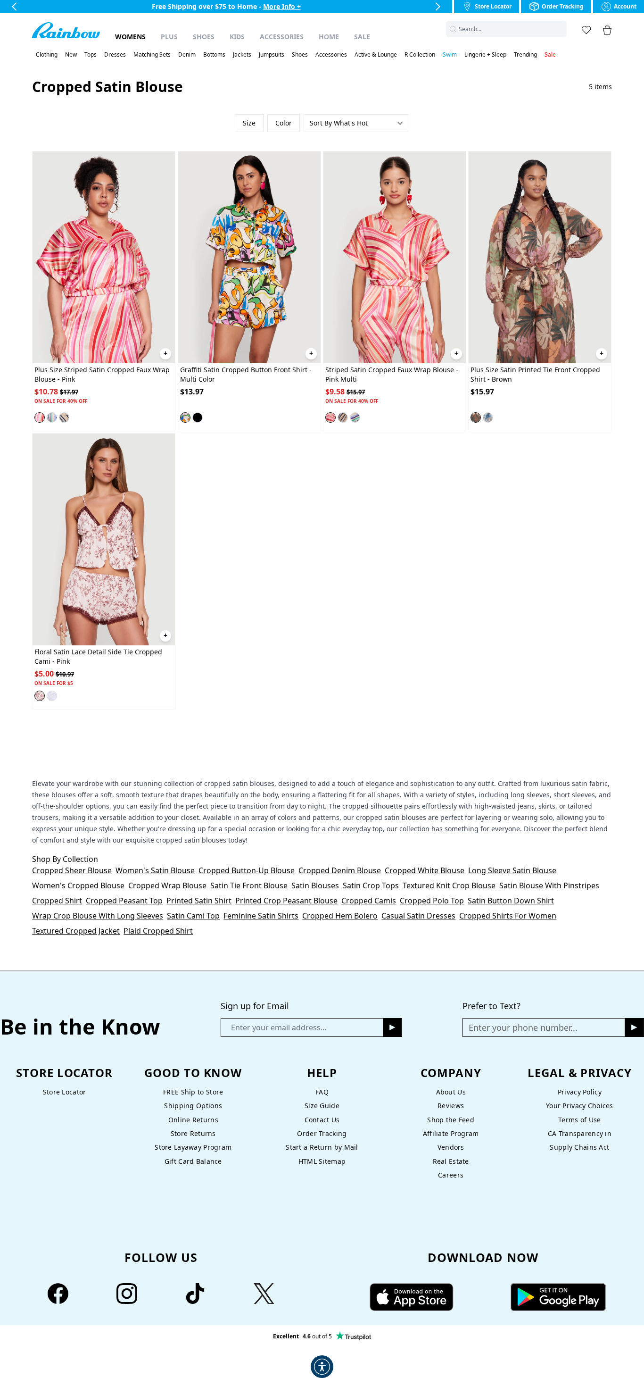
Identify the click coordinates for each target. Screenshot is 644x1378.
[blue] (488, 417)
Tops (90, 54)
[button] (561, 29)
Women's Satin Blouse (155, 870)
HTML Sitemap (322, 1161)
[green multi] (355, 417)
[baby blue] (52, 696)
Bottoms (214, 54)
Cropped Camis (368, 900)
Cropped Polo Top (432, 900)
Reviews (451, 1105)
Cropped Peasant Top (124, 900)
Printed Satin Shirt (198, 900)
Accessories (282, 36)
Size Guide (322, 1105)
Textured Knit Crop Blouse (449, 885)
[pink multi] (330, 417)
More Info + (282, 6)
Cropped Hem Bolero (340, 915)
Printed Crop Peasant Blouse (286, 900)
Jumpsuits (271, 54)
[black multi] (197, 417)
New (71, 54)
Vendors (451, 1147)
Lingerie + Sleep (485, 54)
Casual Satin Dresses (418, 915)
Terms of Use (579, 1119)
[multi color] (64, 417)
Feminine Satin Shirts (260, 915)
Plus (169, 36)
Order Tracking (322, 1133)
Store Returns (193, 1133)
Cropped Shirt (57, 900)
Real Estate (451, 1161)
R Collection (420, 54)
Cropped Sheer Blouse (72, 870)
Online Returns (193, 1119)
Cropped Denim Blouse (339, 870)
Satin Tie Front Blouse (249, 885)
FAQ (322, 1091)
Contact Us (322, 1119)
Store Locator (64, 1091)
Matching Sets (152, 54)
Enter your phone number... (523, 1027)
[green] (52, 417)
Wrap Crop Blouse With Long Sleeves (97, 915)
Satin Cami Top (193, 915)
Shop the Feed (450, 1119)
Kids (237, 36)
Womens (130, 36)
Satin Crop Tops (371, 885)
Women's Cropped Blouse (78, 885)
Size (249, 122)
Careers (450, 1174)
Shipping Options (193, 1105)
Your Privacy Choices (579, 1105)
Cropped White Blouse (424, 870)
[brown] (476, 417)
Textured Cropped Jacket (76, 931)
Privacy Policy (580, 1091)
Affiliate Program (451, 1133)
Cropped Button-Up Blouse (246, 870)
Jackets (242, 54)
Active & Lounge (376, 54)
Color (283, 122)
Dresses (115, 54)
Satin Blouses (315, 885)
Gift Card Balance (193, 1161)
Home (329, 36)
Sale (362, 36)
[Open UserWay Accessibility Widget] (322, 1366)
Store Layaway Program (193, 1147)
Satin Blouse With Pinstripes (549, 885)
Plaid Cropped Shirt (158, 931)
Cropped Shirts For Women (507, 915)
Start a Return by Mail (322, 1147)
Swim (450, 54)
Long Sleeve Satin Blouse (512, 870)
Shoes (204, 36)
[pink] (39, 417)
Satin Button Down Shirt (511, 900)
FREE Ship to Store (193, 1091)
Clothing (47, 54)
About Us (451, 1091)
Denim (187, 54)
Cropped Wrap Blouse (167, 885)
